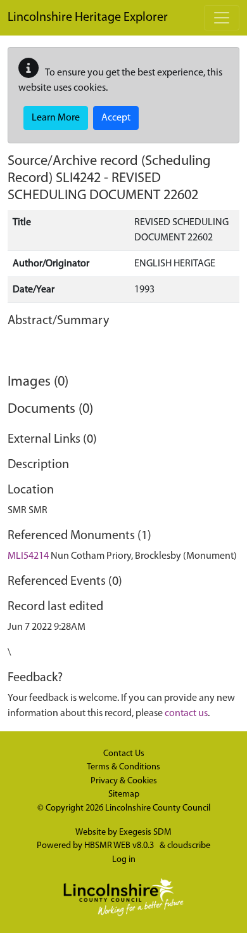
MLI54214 (28, 556)
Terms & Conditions (123, 767)
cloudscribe (188, 846)
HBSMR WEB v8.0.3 (120, 846)
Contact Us (123, 754)
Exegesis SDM (145, 832)
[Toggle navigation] (221, 17)
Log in (124, 859)
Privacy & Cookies (124, 781)
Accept (115, 118)
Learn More (56, 118)
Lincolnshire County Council (157, 808)
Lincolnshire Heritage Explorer (88, 17)
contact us (186, 713)
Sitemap (123, 794)
